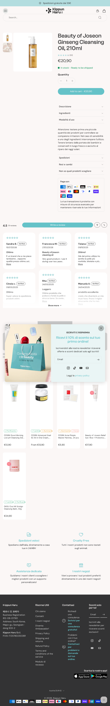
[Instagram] (92, 641)
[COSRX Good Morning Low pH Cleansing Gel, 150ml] (14, 404)
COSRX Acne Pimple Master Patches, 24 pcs (68, 436)
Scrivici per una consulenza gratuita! (74, 625)
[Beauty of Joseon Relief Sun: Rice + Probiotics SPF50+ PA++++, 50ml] (95, 404)
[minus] (61, 81)
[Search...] (100, 17)
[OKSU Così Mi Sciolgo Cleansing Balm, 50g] (14, 475)
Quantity (63, 74)
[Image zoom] (32, 52)
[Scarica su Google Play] (99, 676)
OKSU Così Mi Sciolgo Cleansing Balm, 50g (13, 507)
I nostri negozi (42, 621)
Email (93, 614)
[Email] (99, 648)
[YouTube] (92, 648)
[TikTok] (99, 641)
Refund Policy (42, 646)
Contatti (39, 616)
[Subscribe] (103, 615)
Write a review (57, 224)
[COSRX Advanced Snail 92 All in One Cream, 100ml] (41, 404)
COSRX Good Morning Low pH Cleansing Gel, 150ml (13, 436)
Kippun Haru (59, 698)
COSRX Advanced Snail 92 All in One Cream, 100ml (41, 436)
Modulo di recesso (40, 663)
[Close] (101, 328)
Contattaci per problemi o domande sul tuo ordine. (73, 652)
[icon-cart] (104, 11)
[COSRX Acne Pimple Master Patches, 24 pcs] (68, 404)
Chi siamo (40, 611)
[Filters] (97, 224)
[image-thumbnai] (7, 37)
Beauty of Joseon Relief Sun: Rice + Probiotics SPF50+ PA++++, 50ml (95, 436)
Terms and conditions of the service (44, 653)
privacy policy (82, 375)
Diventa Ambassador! (42, 627)
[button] (81, 91)
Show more (53, 305)
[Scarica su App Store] (82, 676)
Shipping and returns (42, 640)
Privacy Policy (42, 633)
